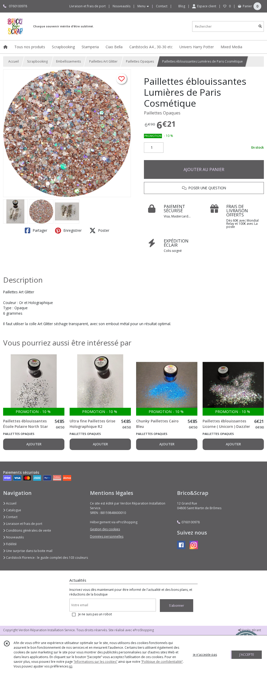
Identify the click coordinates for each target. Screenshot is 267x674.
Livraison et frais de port (23, 523)
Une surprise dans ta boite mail (28, 551)
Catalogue (13, 510)
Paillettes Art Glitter (103, 61)
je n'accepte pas (205, 654)
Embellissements (68, 61)
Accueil (13, 61)
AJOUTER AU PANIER (204, 169)
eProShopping (143, 630)
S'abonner (176, 605)
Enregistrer (72, 230)
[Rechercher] (260, 26)
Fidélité (11, 544)
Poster (103, 230)
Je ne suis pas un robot (95, 614)
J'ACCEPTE (246, 654)
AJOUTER (33, 444)
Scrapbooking (37, 61)
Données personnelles (106, 536)
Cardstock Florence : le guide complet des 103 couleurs (46, 557)
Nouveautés (14, 537)
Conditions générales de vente (28, 530)
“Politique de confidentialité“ (162, 661)
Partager (39, 230)
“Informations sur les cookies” (95, 661)
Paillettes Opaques (140, 61)
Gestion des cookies (105, 529)
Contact (161, 6)
